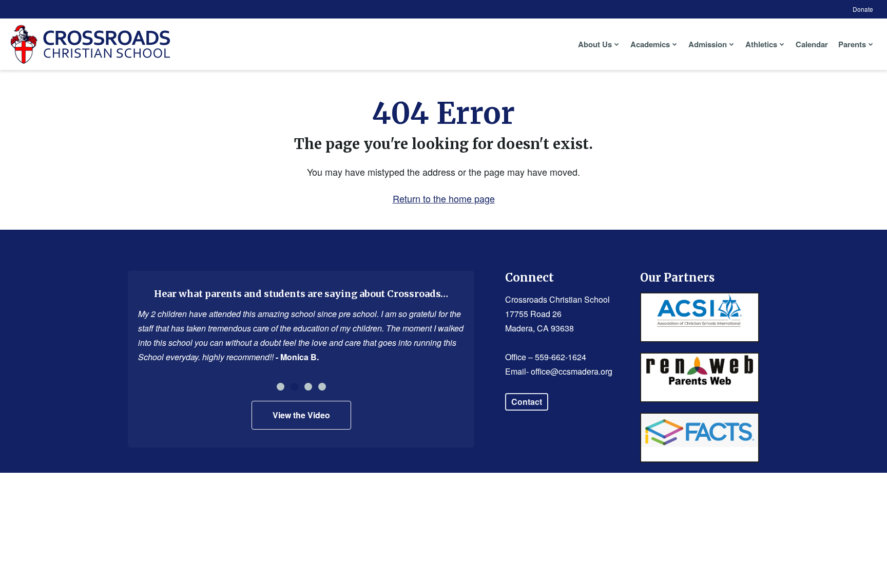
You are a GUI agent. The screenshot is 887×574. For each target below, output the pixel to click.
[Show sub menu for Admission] (731, 44)
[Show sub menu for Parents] (871, 44)
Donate (863, 9)
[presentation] (280, 387)
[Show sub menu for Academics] (674, 44)
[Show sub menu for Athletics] (782, 44)
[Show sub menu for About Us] (616, 44)
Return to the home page (444, 198)
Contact (526, 402)
